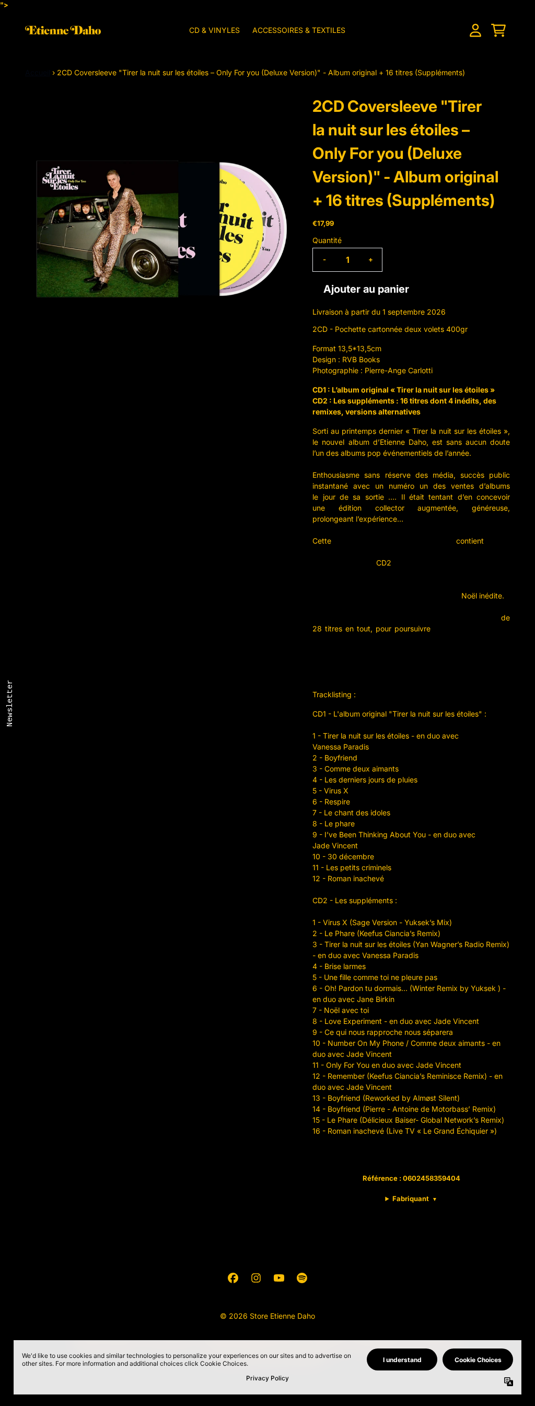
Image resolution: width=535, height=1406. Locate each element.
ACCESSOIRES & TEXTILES (298, 30)
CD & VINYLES (214, 30)
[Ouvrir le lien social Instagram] (256, 1277)
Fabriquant (414, 1198)
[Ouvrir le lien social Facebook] (233, 1277)
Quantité (327, 240)
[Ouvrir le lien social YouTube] (279, 1277)
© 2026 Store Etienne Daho (267, 1315)
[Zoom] (158, 228)
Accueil (37, 72)
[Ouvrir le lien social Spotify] (301, 1277)
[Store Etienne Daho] (63, 30)
